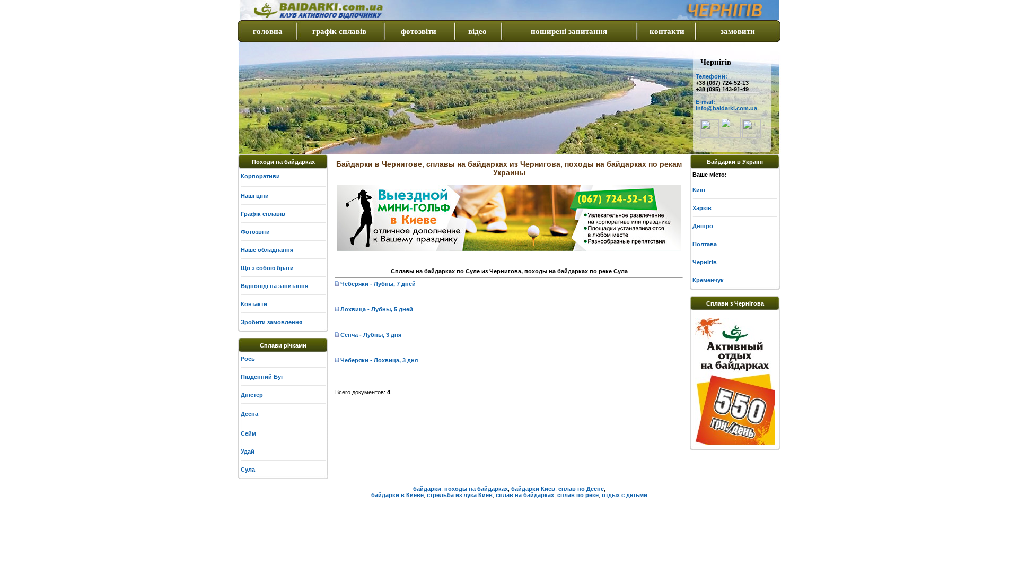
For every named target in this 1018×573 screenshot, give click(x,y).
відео (477, 31)
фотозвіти (418, 31)
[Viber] (709, 136)
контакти (667, 31)
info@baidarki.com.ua (726, 108)
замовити (738, 31)
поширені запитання (569, 31)
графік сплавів (339, 31)
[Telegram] (731, 136)
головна (268, 31)
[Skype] (751, 136)
